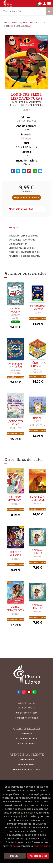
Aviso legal (26, 733)
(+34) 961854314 (26, 707)
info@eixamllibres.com (26, 712)
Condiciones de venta (26, 738)
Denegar (14, 855)
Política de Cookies (27, 743)
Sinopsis (14, 227)
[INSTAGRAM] (24, 692)
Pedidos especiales (27, 764)
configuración (41, 846)
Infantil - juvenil (20, 22)
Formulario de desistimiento (26, 769)
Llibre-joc (35, 22)
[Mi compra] (40, 3)
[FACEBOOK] (19, 692)
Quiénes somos (26, 759)
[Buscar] (49, 11)
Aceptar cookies (38, 855)
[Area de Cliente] (44, 3)
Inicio (7, 22)
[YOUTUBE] (29, 692)
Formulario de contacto (26, 717)
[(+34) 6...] (34, 692)
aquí (15, 846)
